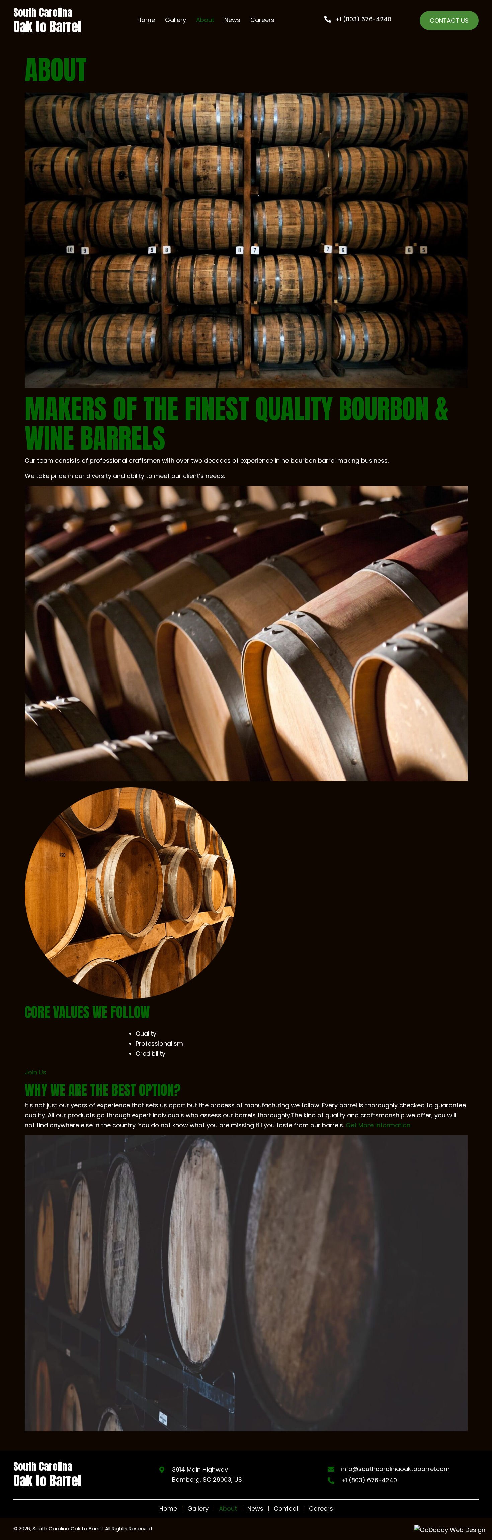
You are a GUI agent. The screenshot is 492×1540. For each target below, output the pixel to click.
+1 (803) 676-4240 (369, 1480)
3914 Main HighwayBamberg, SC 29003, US (207, 1474)
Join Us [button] (35, 1072)
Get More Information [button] (377, 1125)
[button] (357, 19)
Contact (286, 1508)
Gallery (198, 1508)
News (255, 1508)
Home (168, 1508)
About (228, 1508)
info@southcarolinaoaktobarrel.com (395, 1469)
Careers (321, 1508)
